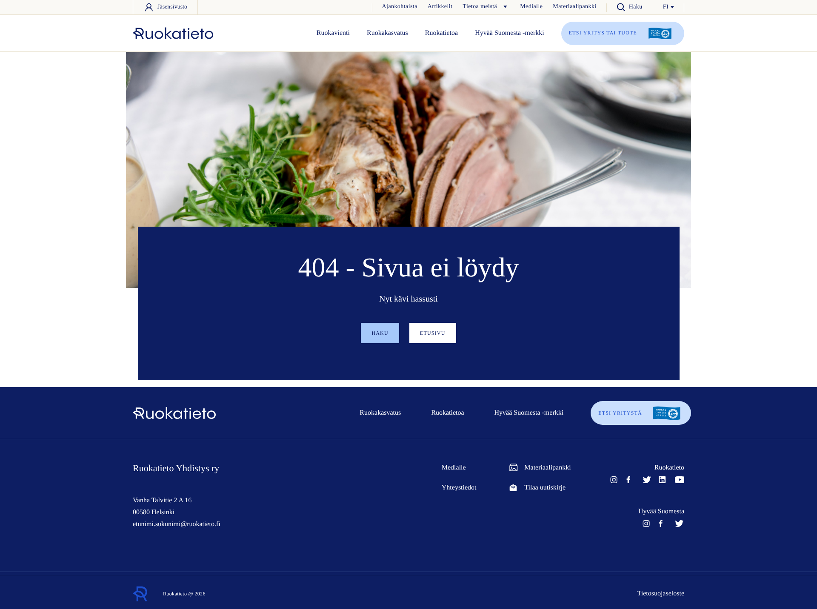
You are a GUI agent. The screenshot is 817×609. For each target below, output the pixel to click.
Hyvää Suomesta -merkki (509, 33)
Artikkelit (440, 6)
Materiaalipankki (574, 6)
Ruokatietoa (441, 33)
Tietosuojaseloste (660, 593)
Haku (379, 333)
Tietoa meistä (480, 6)
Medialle (531, 6)
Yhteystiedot (459, 487)
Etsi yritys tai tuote (604, 33)
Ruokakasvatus (387, 33)
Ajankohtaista (399, 6)
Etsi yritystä (620, 413)
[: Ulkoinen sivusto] (173, 33)
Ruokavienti (333, 33)
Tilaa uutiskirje (545, 487)
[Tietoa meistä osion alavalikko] (505, 6)
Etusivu (433, 333)
